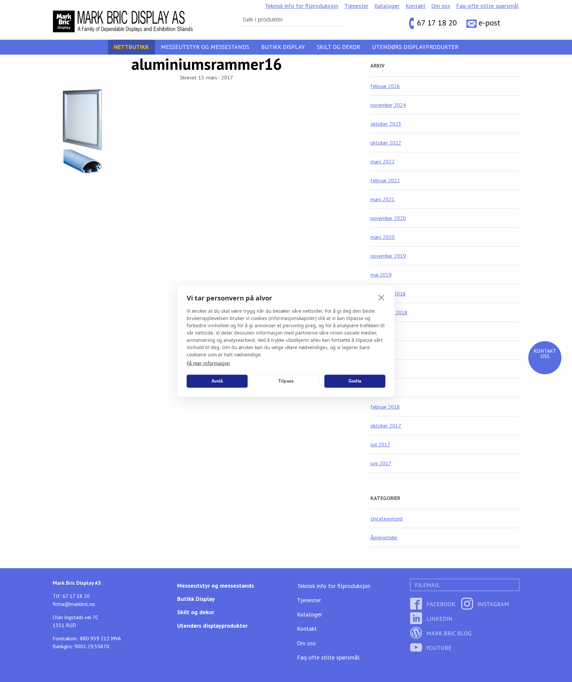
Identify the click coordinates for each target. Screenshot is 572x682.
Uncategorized (386, 518)
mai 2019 (381, 274)
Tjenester (356, 6)
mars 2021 (382, 199)
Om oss (440, 6)
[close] (381, 297)
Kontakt (415, 6)
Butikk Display (283, 47)
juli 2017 (380, 444)
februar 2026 (385, 86)
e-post (489, 23)
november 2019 (388, 255)
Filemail (426, 585)
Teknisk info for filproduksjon (301, 6)
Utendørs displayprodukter (415, 47)
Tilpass (286, 381)
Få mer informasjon (208, 363)
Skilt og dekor (338, 47)
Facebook (440, 604)
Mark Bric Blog (448, 633)
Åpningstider (384, 537)
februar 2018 (385, 406)
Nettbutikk (131, 47)
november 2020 (388, 218)
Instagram (492, 604)
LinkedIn (439, 618)
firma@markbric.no (74, 604)
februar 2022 (385, 180)
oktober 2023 (385, 123)
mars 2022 (382, 161)
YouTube (438, 648)
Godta (355, 381)
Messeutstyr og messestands (205, 47)
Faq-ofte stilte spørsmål (487, 6)
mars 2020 (382, 237)
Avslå (217, 381)
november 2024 (388, 105)
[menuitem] (301, 6)
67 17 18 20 (437, 23)
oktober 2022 (385, 142)
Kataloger (387, 6)
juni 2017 (380, 463)
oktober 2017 (385, 425)
